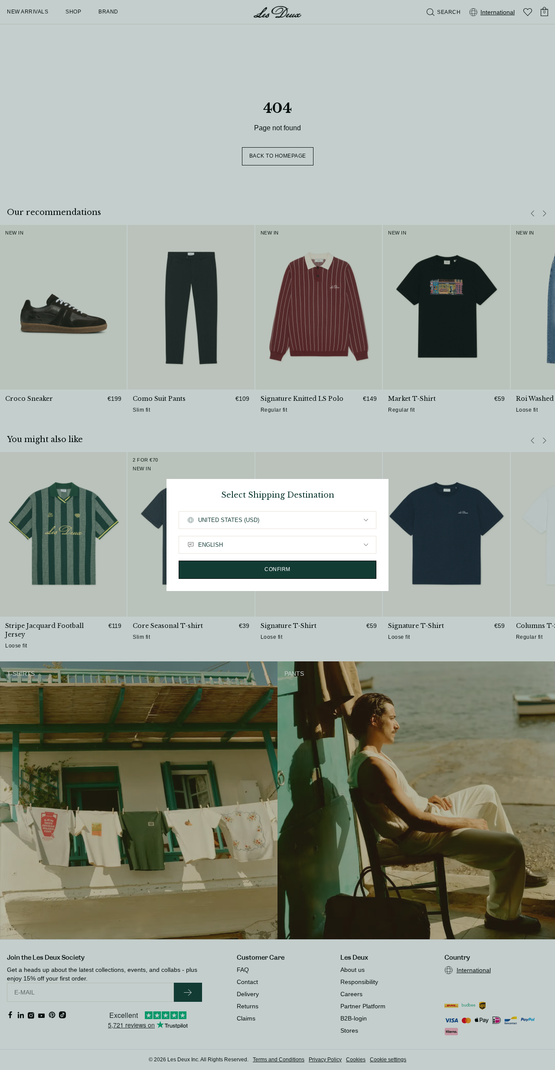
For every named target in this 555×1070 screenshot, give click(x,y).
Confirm (277, 569)
